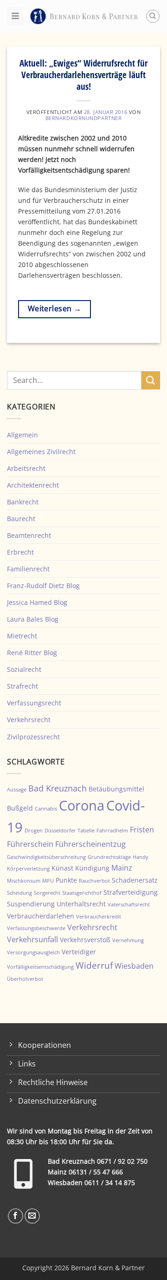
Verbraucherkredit (98, 916)
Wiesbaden (134, 966)
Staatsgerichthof (82, 893)
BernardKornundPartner (83, 117)
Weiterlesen (55, 308)
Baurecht (21, 518)
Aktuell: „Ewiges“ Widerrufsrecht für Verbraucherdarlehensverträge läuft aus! (83, 75)
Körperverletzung (28, 868)
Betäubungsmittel (116, 788)
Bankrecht (23, 501)
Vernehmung (128, 940)
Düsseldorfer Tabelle (70, 830)
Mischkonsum (23, 881)
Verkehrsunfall (32, 939)
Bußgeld (20, 808)
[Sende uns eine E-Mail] (32, 1216)
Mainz (121, 868)
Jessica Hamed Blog (37, 602)
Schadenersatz (135, 880)
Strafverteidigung (130, 892)
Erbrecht (20, 552)
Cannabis (46, 808)
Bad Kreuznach (57, 788)
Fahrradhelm (112, 830)
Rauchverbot (94, 881)
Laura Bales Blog (32, 619)
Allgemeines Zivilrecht (41, 451)
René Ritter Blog (32, 652)
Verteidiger (79, 951)
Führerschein (30, 844)
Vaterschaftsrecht (129, 904)
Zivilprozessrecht (33, 736)
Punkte (66, 880)
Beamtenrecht (29, 535)
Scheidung (19, 893)
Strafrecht (22, 686)
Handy (140, 857)
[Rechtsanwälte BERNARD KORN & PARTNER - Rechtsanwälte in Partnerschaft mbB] (84, 16)
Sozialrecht (24, 669)
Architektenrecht (33, 485)
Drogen (34, 830)
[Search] (153, 16)
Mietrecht (22, 635)
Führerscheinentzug (90, 844)
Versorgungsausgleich (33, 952)
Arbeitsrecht (26, 468)
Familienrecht (28, 568)
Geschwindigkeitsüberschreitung (46, 857)
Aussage (16, 789)
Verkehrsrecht (29, 719)
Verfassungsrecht (34, 702)
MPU (48, 881)
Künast (62, 868)
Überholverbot (25, 979)
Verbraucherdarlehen (40, 915)
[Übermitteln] (150, 380)
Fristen (142, 829)
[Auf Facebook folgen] (15, 1216)
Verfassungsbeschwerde (36, 928)
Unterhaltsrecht (81, 903)
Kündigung (92, 868)
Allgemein (22, 434)
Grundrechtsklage (109, 857)
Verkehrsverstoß (85, 939)
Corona (81, 805)
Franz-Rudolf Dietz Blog (43, 585)
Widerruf (94, 965)
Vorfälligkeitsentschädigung (40, 967)
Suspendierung (31, 903)
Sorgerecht (47, 893)
